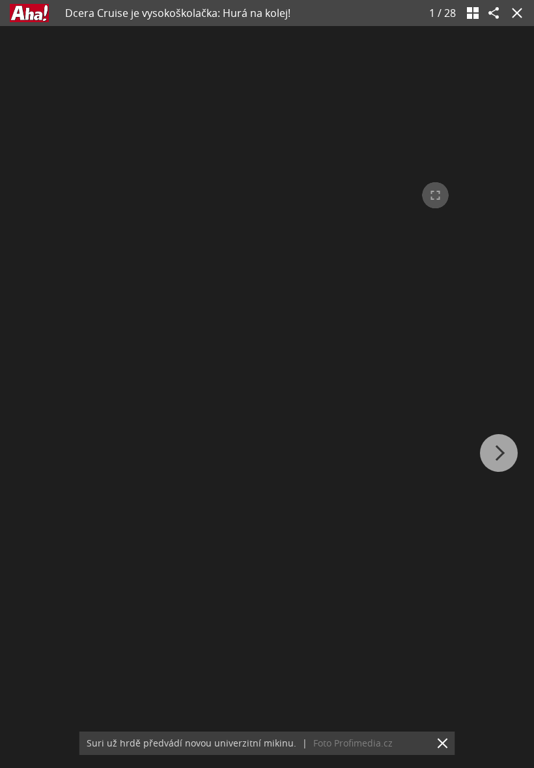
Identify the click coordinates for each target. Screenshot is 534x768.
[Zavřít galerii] (514, 13)
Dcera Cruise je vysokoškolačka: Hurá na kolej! (177, 13)
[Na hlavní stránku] (29, 13)
